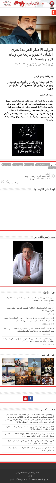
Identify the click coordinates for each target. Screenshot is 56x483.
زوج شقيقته (18, 165)
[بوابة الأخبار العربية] (28, 3)
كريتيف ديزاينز (22, 472)
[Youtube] (25, 398)
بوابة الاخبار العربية (45, 64)
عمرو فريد (6, 165)
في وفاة (52, 168)
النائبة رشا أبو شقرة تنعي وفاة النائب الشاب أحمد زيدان (37, 176)
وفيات (16, 64)
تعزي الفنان (29, 165)
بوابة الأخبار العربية (43, 165)
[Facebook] (30, 398)
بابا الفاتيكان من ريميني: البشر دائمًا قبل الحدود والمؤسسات (31, 448)
